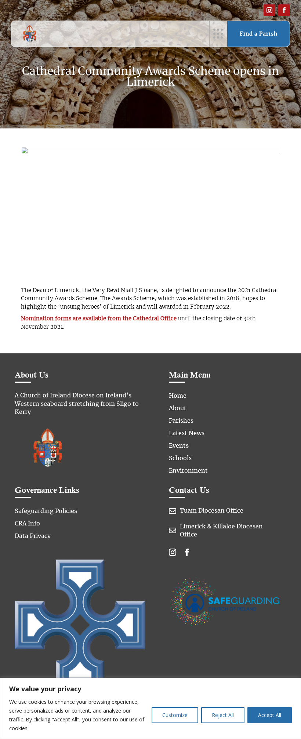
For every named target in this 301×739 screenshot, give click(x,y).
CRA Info (27, 524)
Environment (188, 471)
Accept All (269, 714)
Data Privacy (33, 536)
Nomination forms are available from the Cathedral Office (99, 318)
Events (179, 446)
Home (177, 396)
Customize (175, 714)
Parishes (181, 421)
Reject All (223, 714)
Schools (180, 458)
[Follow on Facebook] (284, 10)
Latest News (186, 433)
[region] (150, 708)
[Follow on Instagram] (269, 10)
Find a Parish (259, 34)
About (177, 408)
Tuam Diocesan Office (211, 511)
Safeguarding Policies (46, 511)
